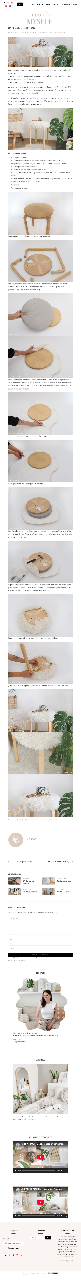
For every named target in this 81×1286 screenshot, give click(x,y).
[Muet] (62, 1170)
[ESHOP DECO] (40, 1089)
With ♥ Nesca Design (41, 1274)
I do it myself (14, 32)
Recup (34, 32)
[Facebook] (10, 6)
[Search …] (20, 4)
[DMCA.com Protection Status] (52, 1274)
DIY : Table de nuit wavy (64, 892)
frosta (33, 820)
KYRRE (31, 79)
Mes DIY (29, 32)
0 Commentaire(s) (59, 32)
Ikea (51, 70)
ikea (38, 820)
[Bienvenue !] (40, 1003)
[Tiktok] (4, 2)
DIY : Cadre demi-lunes (64, 881)
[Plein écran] (66, 1170)
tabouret (54, 820)
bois (18, 820)
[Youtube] (6, 6)
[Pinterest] (12, 2)
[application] (40, 1157)
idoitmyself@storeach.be (67, 1261)
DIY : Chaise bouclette (30, 892)
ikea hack (45, 820)
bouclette (25, 820)
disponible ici (35, 93)
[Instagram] (8, 2)
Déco (24, 32)
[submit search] (48, 1237)
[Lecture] (15, 1170)
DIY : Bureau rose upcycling (28, 882)
